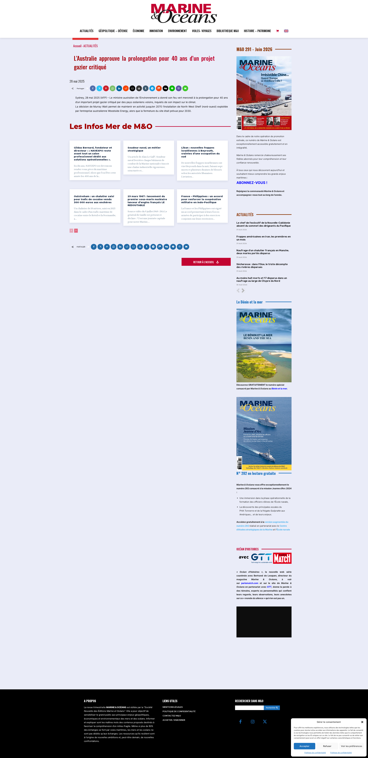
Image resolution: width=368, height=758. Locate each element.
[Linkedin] (119, 88)
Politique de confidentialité (315, 753)
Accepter (304, 746)
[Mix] (159, 88)
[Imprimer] (139, 88)
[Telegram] (152, 88)
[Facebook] (93, 88)
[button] (362, 722)
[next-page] (76, 231)
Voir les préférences (351, 746)
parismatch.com (249, 583)
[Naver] (185, 88)
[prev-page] (71, 231)
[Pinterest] (106, 88)
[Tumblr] (145, 88)
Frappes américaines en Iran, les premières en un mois (263, 238)
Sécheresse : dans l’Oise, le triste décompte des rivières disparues (262, 265)
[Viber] (179, 88)
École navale (283, 529)
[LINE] (172, 88)
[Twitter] (99, 88)
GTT (269, 586)
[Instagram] (252, 722)
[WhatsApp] (112, 88)
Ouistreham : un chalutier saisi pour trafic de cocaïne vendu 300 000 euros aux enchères (94, 199)
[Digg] (165, 88)
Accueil (77, 45)
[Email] (132, 88)
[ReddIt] (126, 88)
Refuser (327, 746)
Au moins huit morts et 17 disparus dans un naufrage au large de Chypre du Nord (261, 279)
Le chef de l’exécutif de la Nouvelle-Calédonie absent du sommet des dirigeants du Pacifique (263, 224)
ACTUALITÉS (90, 45)
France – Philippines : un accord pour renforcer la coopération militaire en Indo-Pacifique (202, 199)
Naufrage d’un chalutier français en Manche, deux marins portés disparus (262, 252)
